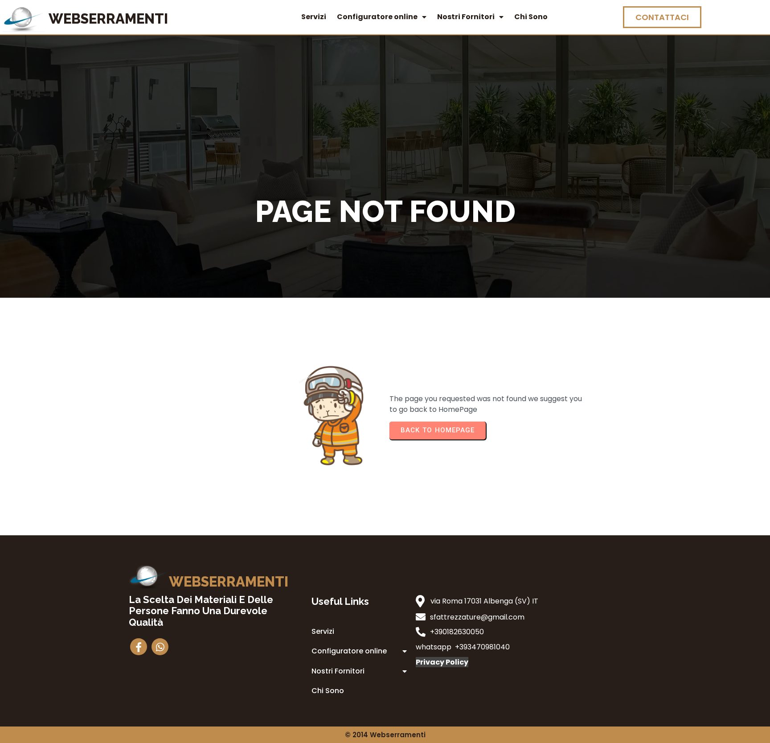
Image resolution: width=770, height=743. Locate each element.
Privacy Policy (442, 662)
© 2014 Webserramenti (385, 734)
